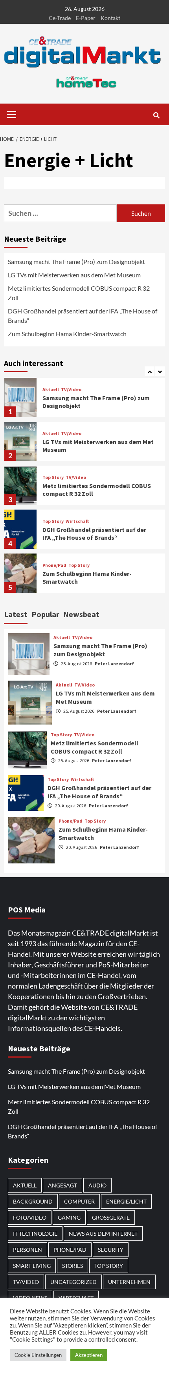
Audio (97, 1185)
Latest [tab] (16, 614)
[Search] (156, 115)
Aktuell (50, 389)
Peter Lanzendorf (114, 663)
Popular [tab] (45, 614)
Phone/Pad (54, 565)
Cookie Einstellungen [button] (38, 1355)
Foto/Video (29, 1217)
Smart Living (32, 1265)
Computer (79, 1201)
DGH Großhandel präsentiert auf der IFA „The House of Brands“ (82, 315)
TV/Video (71, 389)
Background (33, 1201)
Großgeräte (111, 1217)
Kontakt (110, 18)
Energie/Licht (126, 1201)
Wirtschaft (77, 521)
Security (110, 1249)
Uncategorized (73, 1281)
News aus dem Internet (103, 1233)
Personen (27, 1249)
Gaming (69, 1217)
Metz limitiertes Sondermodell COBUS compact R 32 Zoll (79, 292)
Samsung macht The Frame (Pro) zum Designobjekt (76, 261)
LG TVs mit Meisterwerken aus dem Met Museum (74, 275)
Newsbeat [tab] (81, 614)
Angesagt (62, 1185)
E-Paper (86, 18)
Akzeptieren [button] (89, 1355)
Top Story (53, 477)
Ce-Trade (60, 18)
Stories (72, 1265)
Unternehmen (129, 1281)
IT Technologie (35, 1233)
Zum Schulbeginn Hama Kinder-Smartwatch (67, 333)
